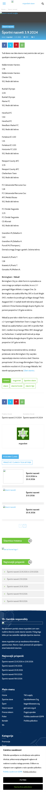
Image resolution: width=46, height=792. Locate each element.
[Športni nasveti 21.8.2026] (24, 495)
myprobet (9, 37)
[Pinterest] (16, 45)
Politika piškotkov (29, 772)
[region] (23, 769)
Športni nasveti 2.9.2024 (12, 417)
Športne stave (7, 699)
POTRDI (23, 780)
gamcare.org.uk (30, 708)
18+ (3, 725)
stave (5, 386)
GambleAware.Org (31, 699)
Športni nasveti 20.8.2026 (17, 586)
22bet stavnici (28, 370)
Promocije (6, 741)
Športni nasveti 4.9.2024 (33, 417)
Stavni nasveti (12, 9)
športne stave (30, 380)
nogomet (17, 380)
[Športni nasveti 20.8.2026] (24, 512)
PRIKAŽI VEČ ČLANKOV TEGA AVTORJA (17, 462)
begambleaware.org (32, 704)
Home (4, 695)
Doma (3, 9)
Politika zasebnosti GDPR (13, 772)
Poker (4, 716)
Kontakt (5, 721)
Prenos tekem (7, 712)
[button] (4, 3)
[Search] (42, 3)
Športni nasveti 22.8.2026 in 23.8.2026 (22, 572)
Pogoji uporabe (30, 712)
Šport (4, 704)
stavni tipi (30, 386)
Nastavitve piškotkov (23, 787)
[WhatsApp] (22, 45)
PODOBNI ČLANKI (10, 457)
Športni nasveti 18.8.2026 (17, 601)
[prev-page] (20, 525)
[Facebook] (4, 45)
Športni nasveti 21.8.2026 (17, 579)
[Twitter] (10, 45)
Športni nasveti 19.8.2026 (17, 594)
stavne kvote (16, 386)
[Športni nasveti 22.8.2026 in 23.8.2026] (24, 476)
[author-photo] (23, 440)
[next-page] (24, 525)
